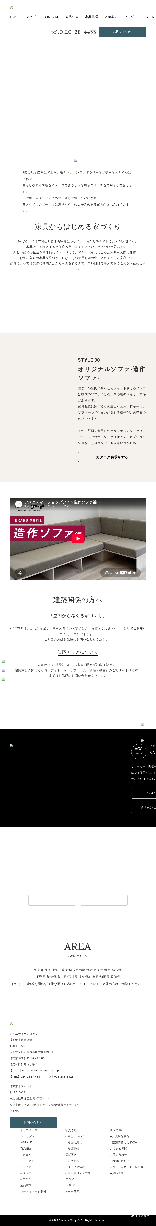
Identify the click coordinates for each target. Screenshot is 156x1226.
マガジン (71, 1185)
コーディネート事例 (33, 1191)
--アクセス (72, 1160)
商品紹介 (72, 17)
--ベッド (25, 1173)
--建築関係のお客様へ (124, 1142)
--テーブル (27, 1160)
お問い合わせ (122, 31)
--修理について (75, 1136)
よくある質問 (118, 1148)
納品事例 (26, 1185)
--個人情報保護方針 (78, 1173)
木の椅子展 (72, 1191)
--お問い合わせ (119, 1160)
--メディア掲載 (75, 1167)
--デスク (25, 1179)
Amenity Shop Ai (69, 1220)
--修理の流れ (73, 1142)
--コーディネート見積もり (127, 1167)
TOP (13, 17)
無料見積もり (140, 1215)
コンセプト (30, 17)
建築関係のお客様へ (104, 900)
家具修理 (91, 17)
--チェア (25, 1154)
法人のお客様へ (52, 900)
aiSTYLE (52, 17)
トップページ (28, 1130)
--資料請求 (117, 1173)
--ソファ (25, 1167)
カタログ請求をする (112, 457)
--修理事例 (72, 1148)
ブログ (129, 17)
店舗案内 (111, 17)
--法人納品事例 (119, 1136)
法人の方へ (117, 1130)
